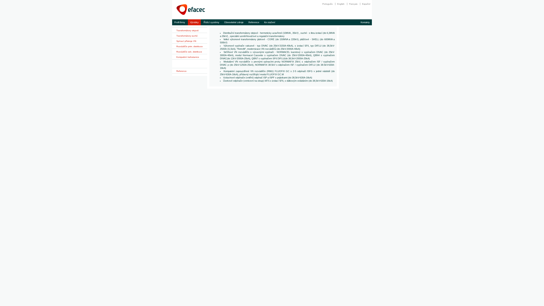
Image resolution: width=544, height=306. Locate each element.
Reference (253, 22)
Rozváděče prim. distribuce (189, 46)
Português (327, 4)
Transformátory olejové (187, 30)
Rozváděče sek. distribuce (189, 52)
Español (366, 4)
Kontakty (365, 22)
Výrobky (194, 22)
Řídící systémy (211, 22)
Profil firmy (179, 22)
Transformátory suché (187, 36)
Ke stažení (269, 22)
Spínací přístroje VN (186, 41)
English (340, 4)
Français (353, 4)
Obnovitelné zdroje (234, 22)
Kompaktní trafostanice (187, 57)
